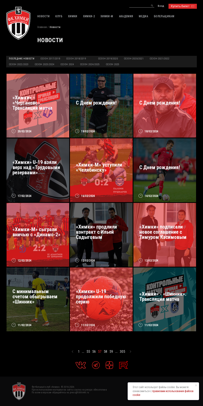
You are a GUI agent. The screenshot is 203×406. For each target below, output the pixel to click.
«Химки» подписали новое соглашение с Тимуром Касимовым (163, 232)
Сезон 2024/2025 (90, 64)
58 (105, 351)
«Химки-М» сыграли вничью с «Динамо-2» (36, 231)
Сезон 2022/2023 (19, 64)
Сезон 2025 (112, 64)
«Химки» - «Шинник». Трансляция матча (162, 296)
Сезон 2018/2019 (76, 58)
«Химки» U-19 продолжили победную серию (101, 296)
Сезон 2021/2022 (159, 58)
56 (94, 351)
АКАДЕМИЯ (126, 16)
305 (122, 351)
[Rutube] (123, 365)
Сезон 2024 (67, 64)
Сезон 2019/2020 (108, 58)
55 (88, 351)
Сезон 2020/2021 (134, 58)
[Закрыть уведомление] (196, 385)
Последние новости (21, 58)
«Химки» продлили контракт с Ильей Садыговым (96, 232)
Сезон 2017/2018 (50, 58)
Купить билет (180, 6)
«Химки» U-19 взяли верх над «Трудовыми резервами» (36, 167)
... (83, 351)
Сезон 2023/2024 (44, 64)
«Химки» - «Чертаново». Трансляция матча (32, 103)
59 (111, 351)
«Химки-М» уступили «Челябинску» (99, 167)
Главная (42, 27)
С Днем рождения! (96, 103)
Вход (161, 6)
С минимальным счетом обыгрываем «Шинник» (34, 296)
